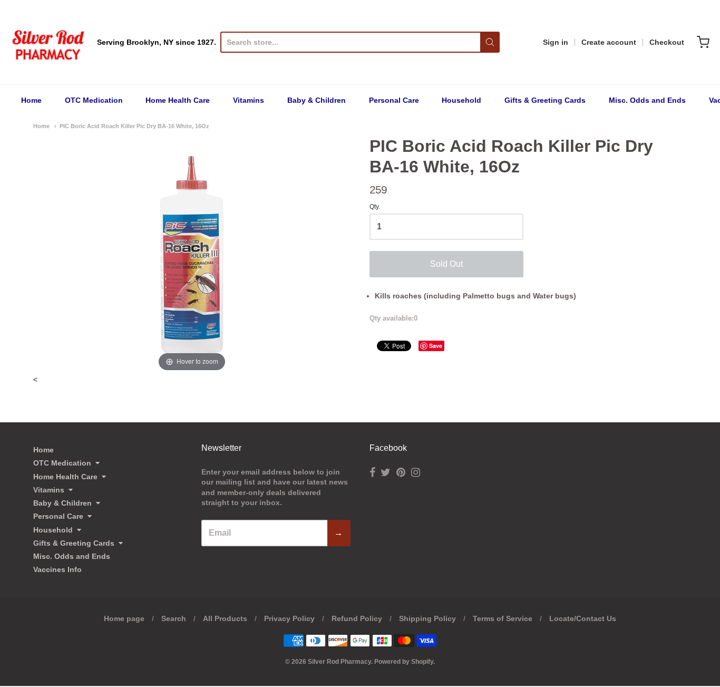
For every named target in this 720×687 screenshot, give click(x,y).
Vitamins (248, 100)
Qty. (374, 207)
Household (461, 100)
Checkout (666, 42)
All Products (225, 618)
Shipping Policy (427, 618)
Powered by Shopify (403, 661)
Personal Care (394, 100)
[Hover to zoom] (192, 254)
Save (435, 346)
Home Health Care (177, 100)
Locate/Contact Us (582, 618)
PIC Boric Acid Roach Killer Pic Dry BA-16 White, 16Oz (134, 126)
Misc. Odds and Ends (647, 100)
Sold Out (446, 263)
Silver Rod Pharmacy (339, 661)
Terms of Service (502, 618)
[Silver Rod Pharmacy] (47, 42)
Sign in (555, 42)
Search (173, 618)
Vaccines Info (57, 569)
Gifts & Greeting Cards (545, 100)
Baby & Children (316, 100)
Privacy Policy (289, 618)
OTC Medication (94, 100)
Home (31, 100)
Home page (124, 618)
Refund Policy (357, 618)
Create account (608, 42)
